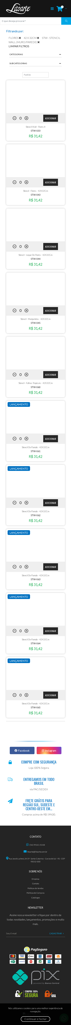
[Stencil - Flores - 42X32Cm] (35, 160)
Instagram (50, 750)
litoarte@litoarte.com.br (37, 852)
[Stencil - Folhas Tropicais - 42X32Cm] (35, 353)
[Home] (18, 8)
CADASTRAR (55, 933)
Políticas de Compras (35, 893)
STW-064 (35, 643)
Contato (35, 883)
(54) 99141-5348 (37, 845)
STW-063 (35, 579)
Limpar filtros (19, 46)
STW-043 (35, 194)
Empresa (35, 879)
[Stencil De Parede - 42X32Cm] (35, 417)
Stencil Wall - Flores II (35, 127)
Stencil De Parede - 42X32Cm (35, 447)
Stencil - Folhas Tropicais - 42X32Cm (35, 383)
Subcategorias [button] (18, 63)
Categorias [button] (16, 54)
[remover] (21, 37)
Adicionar (50, 118)
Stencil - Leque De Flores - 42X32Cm (35, 255)
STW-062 (35, 515)
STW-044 (35, 258)
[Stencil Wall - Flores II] (35, 96)
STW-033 (35, 130)
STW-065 (35, 707)
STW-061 (35, 451)
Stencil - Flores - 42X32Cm (35, 191)
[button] (60, 8)
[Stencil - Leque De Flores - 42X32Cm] (35, 225)
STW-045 (35, 322)
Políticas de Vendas (36, 888)
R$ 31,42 (35, 136)
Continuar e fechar (35, 1018)
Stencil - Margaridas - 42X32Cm (35, 319)
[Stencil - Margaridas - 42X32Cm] (35, 289)
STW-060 (35, 387)
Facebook (24, 750)
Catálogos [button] (35, 897)
